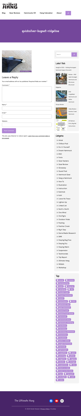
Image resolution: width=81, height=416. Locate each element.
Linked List (62, 205)
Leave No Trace (64, 199)
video (61, 380)
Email (4, 113)
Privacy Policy (45, 409)
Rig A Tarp (62, 230)
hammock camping (66, 323)
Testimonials (63, 254)
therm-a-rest (64, 368)
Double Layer (64, 292)
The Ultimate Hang (24, 400)
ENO (60, 154)
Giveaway (62, 168)
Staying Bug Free (64, 240)
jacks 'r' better (64, 341)
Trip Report (62, 257)
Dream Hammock (65, 150)
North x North (63, 209)
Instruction (62, 188)
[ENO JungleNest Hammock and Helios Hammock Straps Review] (61, 96)
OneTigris (62, 216)
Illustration (62, 185)
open (73, 353)
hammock (62, 316)
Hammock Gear (64, 175)
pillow (72, 356)
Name (4, 105)
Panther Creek (64, 226)
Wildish (61, 264)
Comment (6, 85)
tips (60, 374)
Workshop (62, 267)
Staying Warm (63, 247)
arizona (71, 280)
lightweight (63, 350)
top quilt (70, 374)
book (61, 286)
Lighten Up (62, 202)
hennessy (62, 329)
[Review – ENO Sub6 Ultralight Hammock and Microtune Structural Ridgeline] (61, 79)
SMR (60, 236)
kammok (62, 347)
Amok (60, 140)
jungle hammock (65, 344)
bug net (70, 286)
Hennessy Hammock (66, 332)
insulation (62, 338)
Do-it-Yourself (64, 147)
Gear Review (63, 164)
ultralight (62, 377)
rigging (73, 359)
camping (62, 289)
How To (61, 181)
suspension (63, 365)
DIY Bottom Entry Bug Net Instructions (72, 123)
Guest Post (62, 171)
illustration (63, 335)
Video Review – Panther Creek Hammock (73, 111)
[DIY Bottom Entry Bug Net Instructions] (61, 125)
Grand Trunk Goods (66, 313)
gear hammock (64, 307)
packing (62, 356)
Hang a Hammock (65, 178)
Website (4, 121)
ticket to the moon (65, 371)
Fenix (60, 157)
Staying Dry (62, 243)
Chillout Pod (63, 144)
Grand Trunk (63, 310)
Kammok (61, 192)
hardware (62, 326)
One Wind (62, 212)
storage (72, 362)
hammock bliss (64, 319)
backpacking (63, 283)
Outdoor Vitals (64, 219)
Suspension (62, 250)
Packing (61, 223)
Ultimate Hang (63, 261)
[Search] (74, 54)
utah (72, 377)
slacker (61, 362)
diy (72, 289)
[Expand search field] (68, 13)
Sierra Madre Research (67, 233)
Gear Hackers (63, 161)
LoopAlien (62, 353)
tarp (74, 365)
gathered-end (64, 304)
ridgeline (62, 359)
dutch (61, 298)
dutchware (63, 301)
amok (61, 280)
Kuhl (60, 195)
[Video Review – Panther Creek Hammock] (61, 113)
